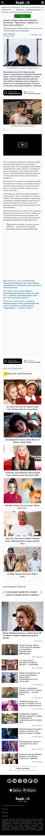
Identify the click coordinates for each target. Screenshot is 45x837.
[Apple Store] (15, 790)
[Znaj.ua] (22, 2)
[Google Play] (29, 790)
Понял (22, 16)
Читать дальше (22, 768)
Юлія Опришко (9, 34)
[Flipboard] (30, 781)
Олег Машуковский (15, 368)
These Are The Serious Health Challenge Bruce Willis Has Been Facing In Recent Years (22, 541)
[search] (2, 2)
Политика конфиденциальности (13, 805)
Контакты (5, 816)
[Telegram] (14, 781)
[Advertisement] (22, 255)
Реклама (5, 809)
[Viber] (20, 781)
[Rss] (9, 781)
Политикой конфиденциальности (28, 9)
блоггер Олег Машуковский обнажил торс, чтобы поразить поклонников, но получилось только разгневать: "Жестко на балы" (22, 284)
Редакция (5, 812)
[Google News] (25, 781)
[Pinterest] (35, 781)
